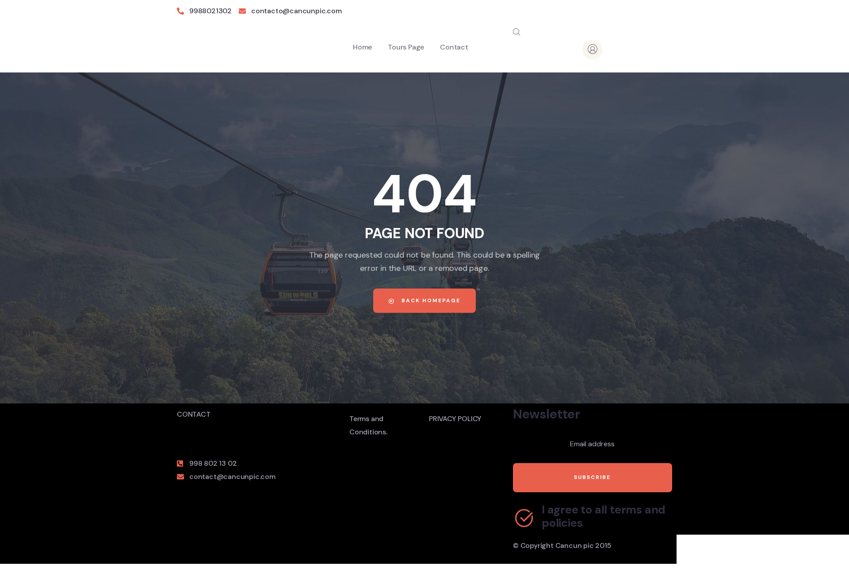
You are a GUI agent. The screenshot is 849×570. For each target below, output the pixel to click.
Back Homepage (429, 300)
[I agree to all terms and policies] (524, 518)
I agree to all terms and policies (603, 516)
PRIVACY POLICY (455, 418)
